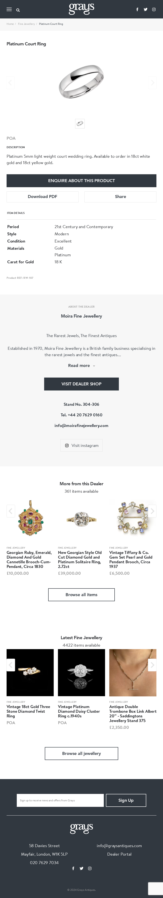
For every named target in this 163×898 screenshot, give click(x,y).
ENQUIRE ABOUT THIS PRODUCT (81, 181)
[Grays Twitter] (145, 9)
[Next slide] (152, 82)
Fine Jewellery (26, 24)
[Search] (18, 9)
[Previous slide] (10, 82)
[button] (80, 123)
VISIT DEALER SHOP (81, 384)
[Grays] (81, 828)
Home (10, 24)
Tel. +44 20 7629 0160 (82, 415)
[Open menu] (9, 9)
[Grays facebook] (137, 9)
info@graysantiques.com (119, 845)
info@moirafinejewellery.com (81, 425)
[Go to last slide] (11, 511)
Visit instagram (85, 445)
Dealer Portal (119, 854)
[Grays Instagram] (153, 9)
